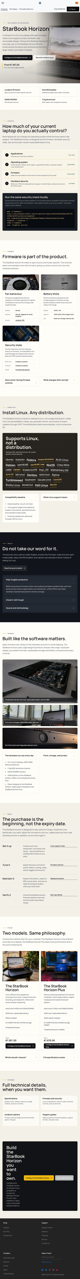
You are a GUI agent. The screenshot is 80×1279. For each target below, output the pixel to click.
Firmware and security (23, 370)
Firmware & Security (26, 9)
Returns (44, 1239)
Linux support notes (57, 846)
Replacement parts (57, 878)
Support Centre (47, 1228)
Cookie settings (8, 1274)
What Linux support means (55, 497)
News (5, 1270)
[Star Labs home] (40, 3)
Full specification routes (54, 1057)
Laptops (6, 1228)
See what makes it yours (45, 57)
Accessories (7, 1235)
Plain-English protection (17, 579)
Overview (4, 9)
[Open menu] (3, 3)
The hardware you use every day (19, 755)
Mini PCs (6, 1231)
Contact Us (46, 1243)
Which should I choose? (15, 1057)
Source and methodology (17, 608)
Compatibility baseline (15, 497)
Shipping (45, 1235)
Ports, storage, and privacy (55, 755)
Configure (72, 9)
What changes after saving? (55, 380)
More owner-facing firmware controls (17, 381)
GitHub (5, 1266)
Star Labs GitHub (56, 895)
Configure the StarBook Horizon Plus (57, 1046)
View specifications (64, 1178)
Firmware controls (56, 865)
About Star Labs (9, 1258)
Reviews (6, 1262)
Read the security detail (13, 568)
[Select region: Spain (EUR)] (76, 3)
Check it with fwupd (15, 600)
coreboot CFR (20, 320)
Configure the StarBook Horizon (16, 57)
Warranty (45, 1231)
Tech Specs (13, 9)
